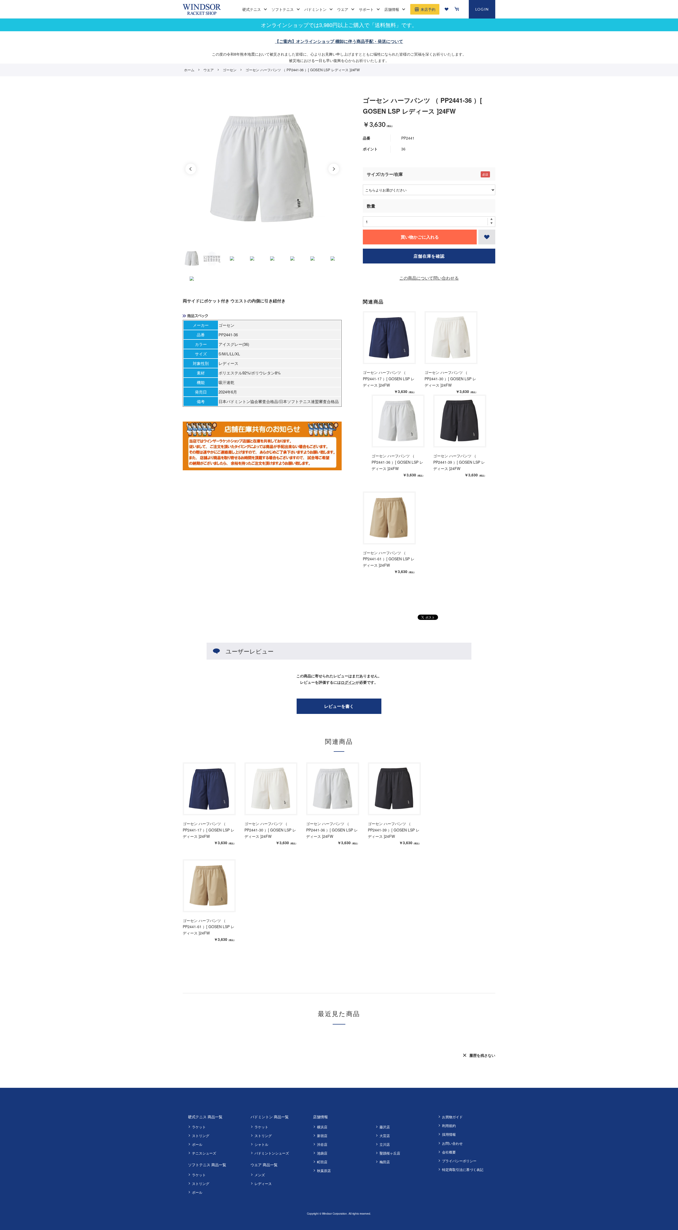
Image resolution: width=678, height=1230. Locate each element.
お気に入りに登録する (486, 237)
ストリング (200, 1135)
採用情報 (449, 1134)
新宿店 (322, 1135)
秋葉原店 (324, 1170)
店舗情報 (320, 1116)
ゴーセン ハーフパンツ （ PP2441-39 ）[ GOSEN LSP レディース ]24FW (459, 462)
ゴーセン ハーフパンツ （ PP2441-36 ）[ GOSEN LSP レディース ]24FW (397, 462)
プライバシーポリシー (459, 1160)
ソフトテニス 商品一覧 (207, 1164)
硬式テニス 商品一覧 (205, 1116)
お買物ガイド (452, 1116)
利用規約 (449, 1125)
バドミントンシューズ (272, 1153)
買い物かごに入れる (420, 237)
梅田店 (385, 1161)
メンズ (260, 1174)
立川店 (385, 1144)
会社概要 (449, 1152)
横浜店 (322, 1126)
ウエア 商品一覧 (264, 1164)
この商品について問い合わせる (429, 278)
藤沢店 (385, 1126)
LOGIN (482, 9)
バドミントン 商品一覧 (270, 1116)
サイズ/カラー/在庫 (385, 174)
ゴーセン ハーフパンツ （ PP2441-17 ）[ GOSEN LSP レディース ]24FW (388, 379)
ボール (197, 1144)
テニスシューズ (204, 1153)
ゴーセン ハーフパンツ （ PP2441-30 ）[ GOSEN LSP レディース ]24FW (450, 379)
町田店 (322, 1161)
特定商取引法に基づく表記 (462, 1169)
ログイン (348, 682)
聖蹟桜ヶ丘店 (390, 1153)
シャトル (261, 1144)
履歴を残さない (482, 1055)
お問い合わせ (452, 1143)
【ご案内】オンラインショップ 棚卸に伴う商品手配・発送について (339, 41)
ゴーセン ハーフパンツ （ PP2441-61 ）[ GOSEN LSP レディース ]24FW (388, 559)
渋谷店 (322, 1144)
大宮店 (385, 1135)
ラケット (199, 1126)
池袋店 (322, 1153)
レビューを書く (339, 706)
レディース (263, 1183)
